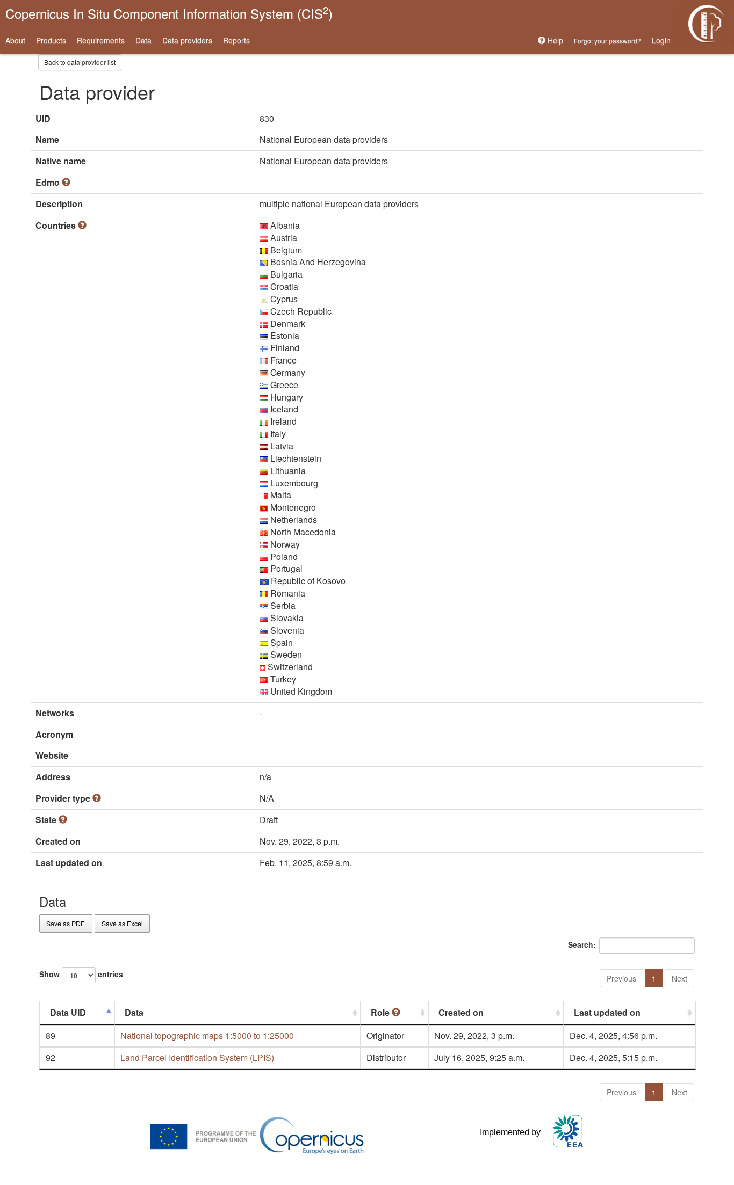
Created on (461, 1012)
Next (679, 978)
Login (661, 40)
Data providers (187, 40)
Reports (236, 40)
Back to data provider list (80, 62)
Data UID (68, 1012)
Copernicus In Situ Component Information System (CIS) (169, 13)
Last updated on (607, 1012)
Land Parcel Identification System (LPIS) (197, 1057)
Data (143, 40)
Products (51, 40)
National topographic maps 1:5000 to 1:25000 (207, 1035)
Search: (582, 944)
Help (554, 40)
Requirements (101, 40)
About (15, 40)
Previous (621, 978)
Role (381, 1012)
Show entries (81, 974)
